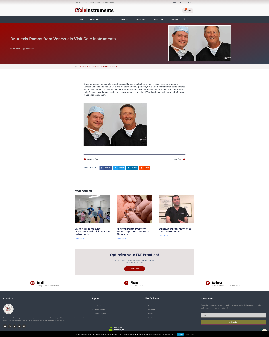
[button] (106, 168)
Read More (79, 238)
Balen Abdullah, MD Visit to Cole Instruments (175, 230)
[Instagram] (10, 326)
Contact (189, 2)
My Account (177, 2)
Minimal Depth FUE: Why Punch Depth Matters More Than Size (133, 231)
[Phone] (126, 283)
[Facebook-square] (5, 326)
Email (40, 282)
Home (76, 67)
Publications (16, 49)
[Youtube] (19, 326)
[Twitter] (14, 326)
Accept (180, 334)
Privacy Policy (189, 334)
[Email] (32, 283)
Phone (134, 282)
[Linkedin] (24, 326)
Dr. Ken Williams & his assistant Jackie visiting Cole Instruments (92, 231)
